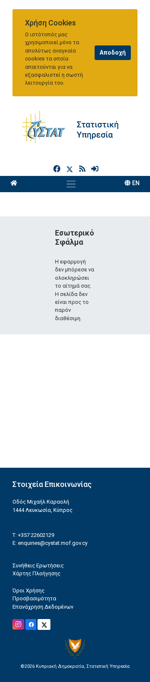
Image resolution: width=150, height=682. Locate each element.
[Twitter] (71, 168)
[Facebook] (57, 168)
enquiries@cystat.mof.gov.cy (53, 543)
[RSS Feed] (83, 168)
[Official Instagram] (18, 624)
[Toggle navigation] (71, 184)
